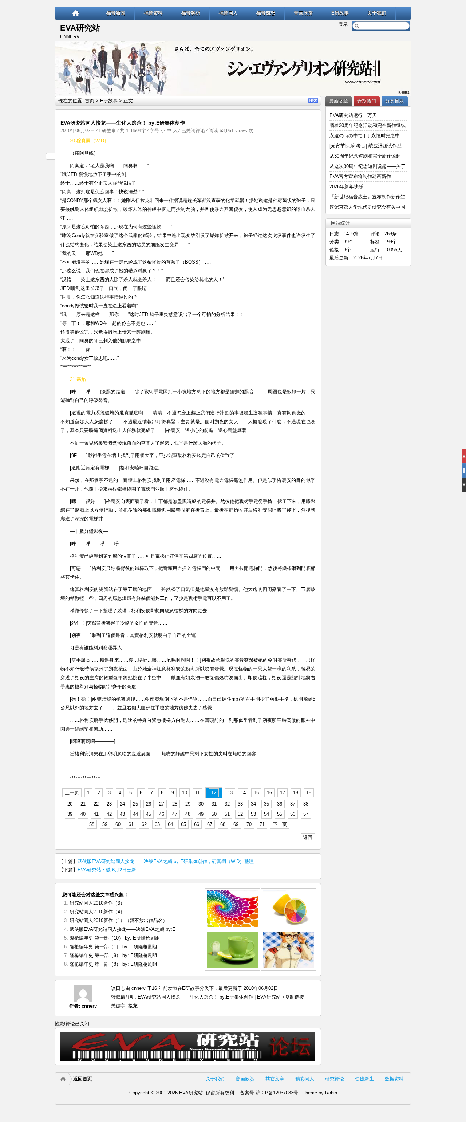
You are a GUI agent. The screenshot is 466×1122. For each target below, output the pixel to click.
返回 (307, 837)
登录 (343, 24)
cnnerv (89, 1006)
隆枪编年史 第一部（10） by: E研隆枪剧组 (115, 938)
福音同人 (228, 13)
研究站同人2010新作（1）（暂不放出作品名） (118, 920)
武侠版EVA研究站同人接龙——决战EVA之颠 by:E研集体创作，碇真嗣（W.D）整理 (166, 861)
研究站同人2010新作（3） (97, 903)
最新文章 (338, 101)
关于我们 (376, 13)
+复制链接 (292, 997)
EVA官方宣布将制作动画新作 (360, 176)
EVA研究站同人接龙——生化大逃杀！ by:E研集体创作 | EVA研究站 (209, 997)
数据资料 (394, 1079)
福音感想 (265, 13)
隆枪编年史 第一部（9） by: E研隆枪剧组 (113, 955)
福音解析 (190, 13)
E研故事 (340, 13)
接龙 (133, 1005)
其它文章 (274, 1079)
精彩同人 (304, 1079)
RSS (313, 100)
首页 (89, 100)
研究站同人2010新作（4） (97, 911)
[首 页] (76, 13)
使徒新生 (364, 1079)
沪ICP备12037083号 (277, 1092)
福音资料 (153, 13)
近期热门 (366, 101)
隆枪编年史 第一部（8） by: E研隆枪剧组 (113, 964)
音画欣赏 (303, 13)
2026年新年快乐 (346, 186)
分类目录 (394, 101)
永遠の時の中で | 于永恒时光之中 (365, 135)
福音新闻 (115, 13)
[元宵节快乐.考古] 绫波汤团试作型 (365, 146)
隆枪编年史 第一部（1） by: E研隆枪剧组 (113, 946)
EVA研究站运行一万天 (353, 115)
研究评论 (334, 1079)
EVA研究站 (80, 27)
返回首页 (82, 1079)
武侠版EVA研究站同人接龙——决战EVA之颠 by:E (122, 929)
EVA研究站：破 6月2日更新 (107, 870)
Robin (331, 1092)
